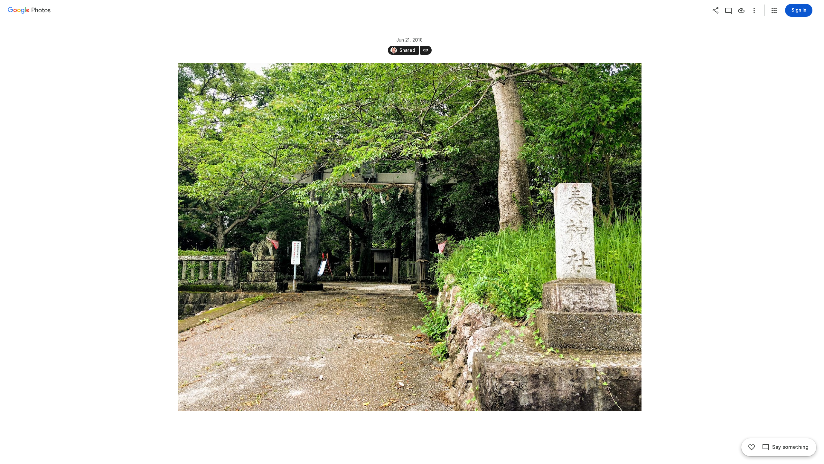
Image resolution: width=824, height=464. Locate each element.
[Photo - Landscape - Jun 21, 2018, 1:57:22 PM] (409, 237)
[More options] (754, 10)
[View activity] (728, 10)
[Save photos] (741, 10)
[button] (774, 10)
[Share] (715, 10)
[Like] (751, 447)
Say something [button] (790, 447)
